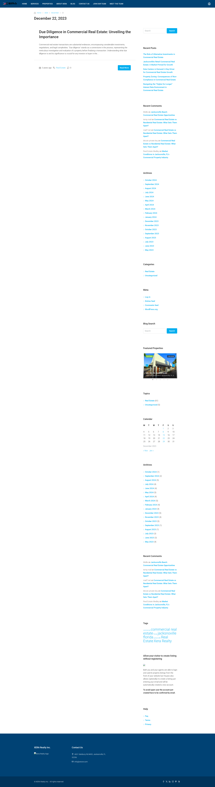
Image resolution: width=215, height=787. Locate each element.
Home (39, 13)
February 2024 (151, 213)
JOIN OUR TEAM (99, 4)
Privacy (148, 724)
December (55, 13)
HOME (24, 4)
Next (173, 365)
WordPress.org (151, 309)
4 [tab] (165, 380)
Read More (124, 68)
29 (164, 441)
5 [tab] (169, 380)
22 (164, 438)
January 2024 (151, 217)
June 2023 (149, 246)
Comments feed (151, 305)
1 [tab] (154, 380)
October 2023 (151, 229)
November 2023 (152, 225)
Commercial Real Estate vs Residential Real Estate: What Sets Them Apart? (160, 122)
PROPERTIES (47, 4)
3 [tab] (161, 380)
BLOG (73, 4)
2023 (46, 13)
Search (172, 31)
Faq (146, 716)
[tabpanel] (160, 365)
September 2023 (152, 233)
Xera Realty (163, 641)
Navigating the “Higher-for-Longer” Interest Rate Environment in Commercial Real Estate (157, 87)
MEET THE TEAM (116, 4)
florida (155, 634)
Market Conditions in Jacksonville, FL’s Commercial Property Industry (156, 154)
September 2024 (152, 184)
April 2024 (149, 205)
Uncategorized (151, 275)
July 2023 (149, 242)
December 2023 (152, 221)
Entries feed (150, 301)
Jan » (151, 451)
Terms (147, 720)
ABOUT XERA (61, 4)
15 (164, 435)
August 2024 (150, 188)
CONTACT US (84, 4)
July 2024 (149, 192)
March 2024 (150, 209)
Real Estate (61, 68)
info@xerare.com (81, 762)
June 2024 (149, 196)
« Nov (145, 451)
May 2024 (149, 201)
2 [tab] (158, 380)
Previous (147, 365)
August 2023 (150, 238)
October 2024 (151, 180)
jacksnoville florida (159, 635)
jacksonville (157, 638)
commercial (146, 630)
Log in (147, 297)
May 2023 (149, 250)
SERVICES (35, 4)
